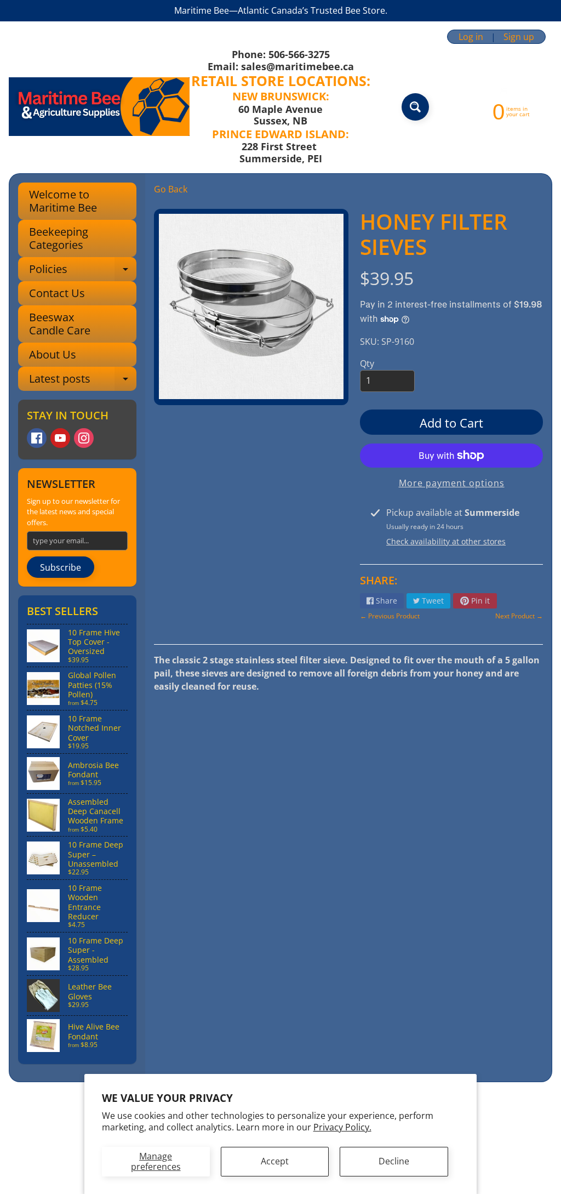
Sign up (518, 36)
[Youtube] (60, 438)
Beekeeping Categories (58, 238)
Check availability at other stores (446, 541)
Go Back (170, 189)
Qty (367, 363)
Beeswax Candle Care (59, 324)
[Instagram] (84, 438)
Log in (471, 36)
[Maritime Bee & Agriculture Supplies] (99, 106)
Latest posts (82, 381)
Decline (394, 1161)
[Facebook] (37, 438)
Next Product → (519, 616)
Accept (275, 1161)
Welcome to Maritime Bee (63, 201)
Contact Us (57, 293)
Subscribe (60, 567)
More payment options (452, 483)
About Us (52, 354)
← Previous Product (390, 616)
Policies (82, 271)
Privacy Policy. (342, 1127)
